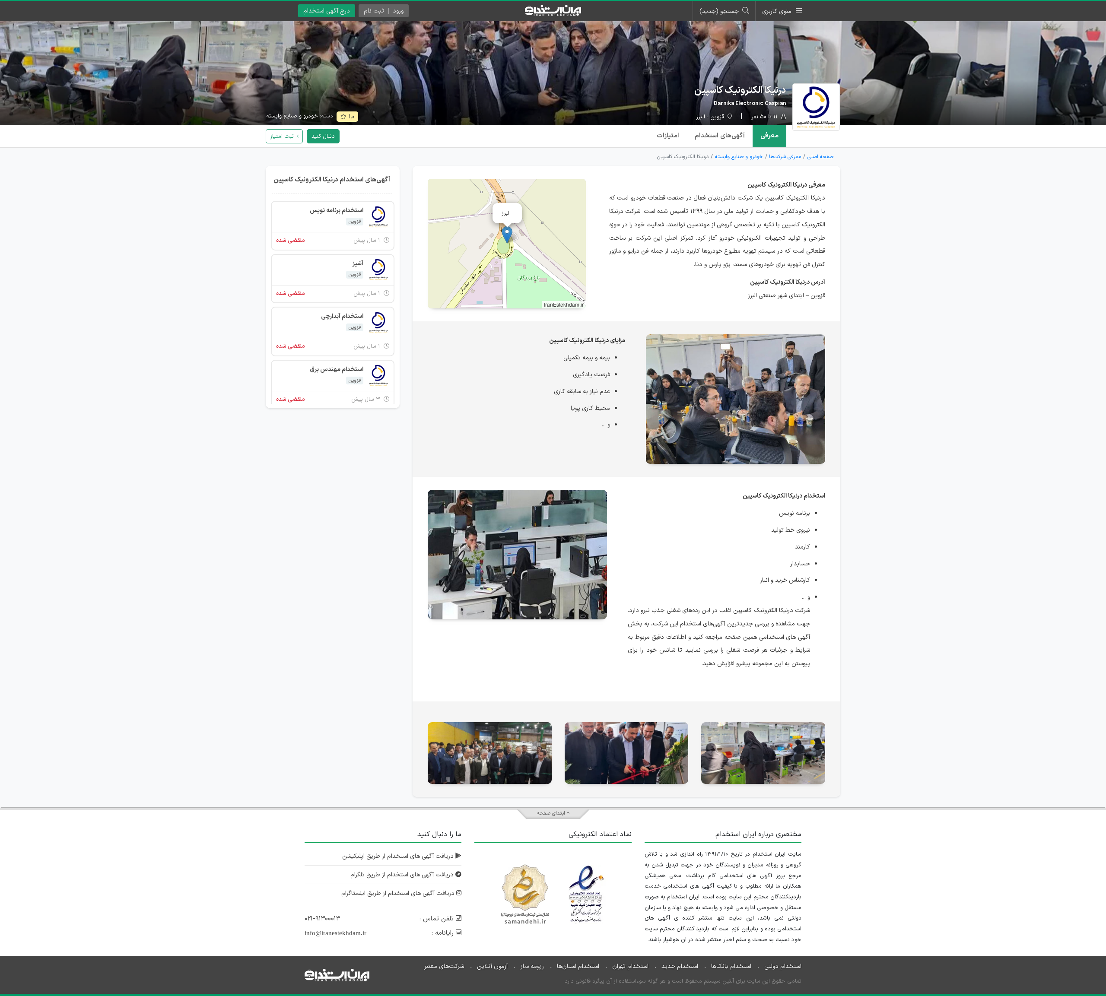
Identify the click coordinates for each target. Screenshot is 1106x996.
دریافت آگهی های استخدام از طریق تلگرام (402, 874)
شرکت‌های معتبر (444, 966)
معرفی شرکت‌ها (785, 157)
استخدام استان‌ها (578, 966)
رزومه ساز (532, 966)
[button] (507, 235)
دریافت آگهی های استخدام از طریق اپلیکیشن (398, 856)
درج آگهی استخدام (326, 11)
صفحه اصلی (820, 157)
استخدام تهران (630, 966)
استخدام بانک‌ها (731, 966)
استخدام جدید (679, 966)
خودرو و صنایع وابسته (292, 116)
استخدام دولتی (782, 966)
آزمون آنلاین (492, 966)
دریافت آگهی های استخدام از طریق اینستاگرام (398, 893)
